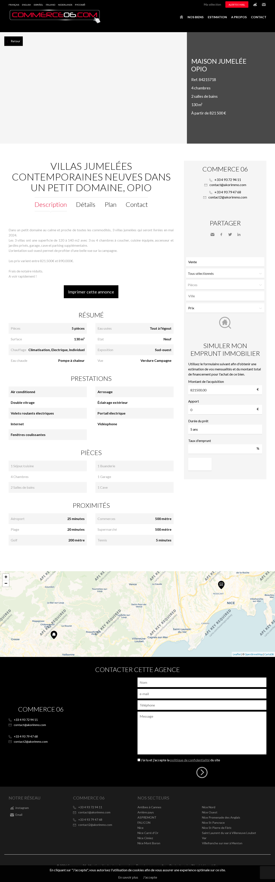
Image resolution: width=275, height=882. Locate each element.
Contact (258, 17)
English (26, 4)
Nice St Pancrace (213, 822)
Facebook (221, 234)
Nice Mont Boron (149, 843)
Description (51, 204)
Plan (110, 204)
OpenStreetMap (254, 654)
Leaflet (237, 654)
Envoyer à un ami (212, 234)
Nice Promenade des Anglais (221, 817)
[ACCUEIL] (181, 17)
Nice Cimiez (145, 838)
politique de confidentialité (190, 760)
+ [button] (6, 577)
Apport (193, 401)
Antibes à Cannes (149, 807)
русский (80, 4)
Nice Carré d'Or (148, 833)
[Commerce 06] (55, 22)
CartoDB (269, 654)
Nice (141, 827)
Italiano (50, 4)
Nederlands (65, 4)
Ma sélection (212, 4)
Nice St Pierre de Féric (217, 827)
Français (14, 4)
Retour (15, 41)
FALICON (144, 822)
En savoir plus (128, 877)
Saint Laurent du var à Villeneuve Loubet (229, 833)
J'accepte (150, 877)
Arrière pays (146, 812)
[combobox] (225, 296)
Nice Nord (208, 807)
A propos (239, 17)
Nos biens (195, 17)
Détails (85, 204)
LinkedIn (238, 234)
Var (204, 838)
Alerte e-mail (237, 4)
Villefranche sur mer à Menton (222, 843)
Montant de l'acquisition (206, 381)
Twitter (230, 234)
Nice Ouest (209, 812)
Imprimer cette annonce (91, 291)
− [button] (6, 583)
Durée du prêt (198, 421)
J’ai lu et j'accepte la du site (180, 760)
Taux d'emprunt (199, 441)
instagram (255, 4)
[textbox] (226, 296)
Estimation (217, 17)
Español (38, 4)
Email (263, 4)
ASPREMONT (147, 817)
